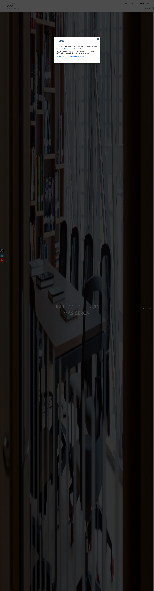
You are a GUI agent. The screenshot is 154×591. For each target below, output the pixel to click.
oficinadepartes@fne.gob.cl (72, 48)
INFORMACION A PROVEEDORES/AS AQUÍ (70, 56)
